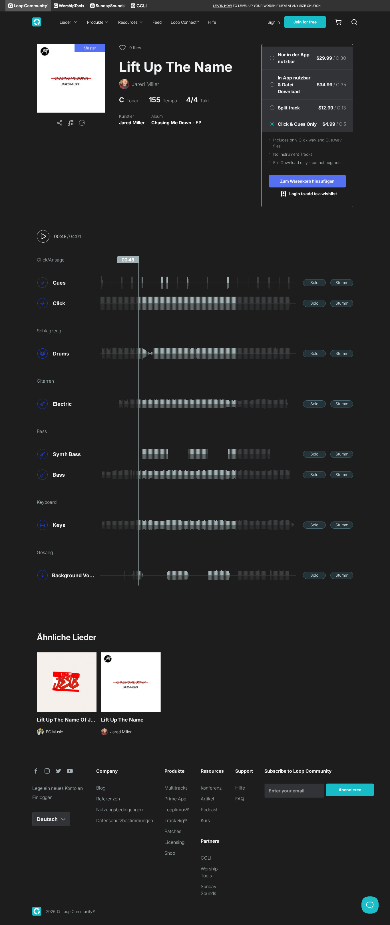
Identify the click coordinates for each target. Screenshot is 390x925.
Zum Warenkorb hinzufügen (307, 181)
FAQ (239, 799)
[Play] (43, 236)
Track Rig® (175, 820)
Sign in (274, 22)
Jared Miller (131, 122)
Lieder (65, 22)
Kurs (205, 820)
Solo (314, 282)
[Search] (354, 22)
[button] (71, 78)
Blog (100, 788)
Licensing (174, 842)
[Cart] (338, 22)
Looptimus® (176, 809)
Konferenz (211, 788)
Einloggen (42, 797)
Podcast (209, 809)
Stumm (341, 282)
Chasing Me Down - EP (176, 122)
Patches (172, 831)
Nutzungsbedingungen (119, 809)
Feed (157, 22)
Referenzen (108, 799)
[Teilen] (60, 123)
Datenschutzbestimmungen (124, 820)
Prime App (175, 799)
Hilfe (212, 22)
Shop (169, 853)
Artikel (207, 799)
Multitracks (176, 788)
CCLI (206, 858)
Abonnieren (350, 789)
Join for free (305, 21)
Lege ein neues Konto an (57, 788)
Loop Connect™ (185, 22)
